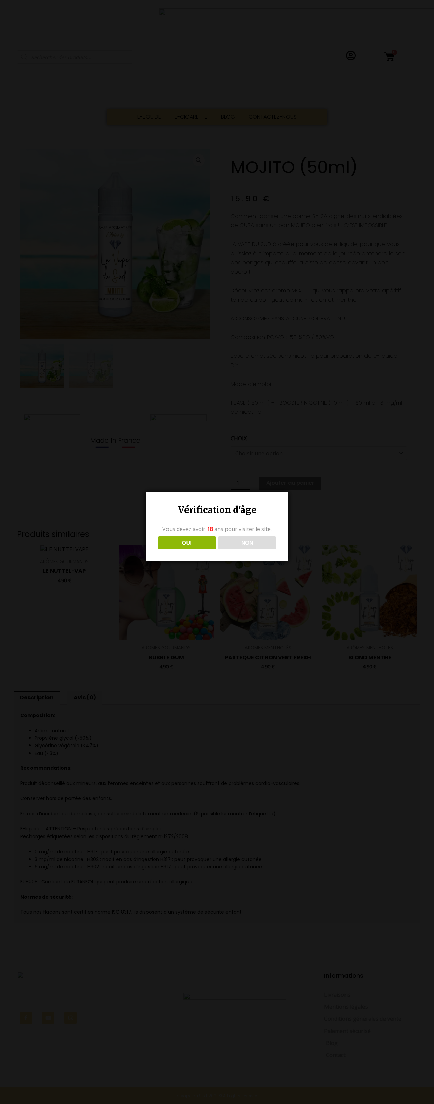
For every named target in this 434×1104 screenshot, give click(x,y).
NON (247, 542)
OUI (187, 542)
